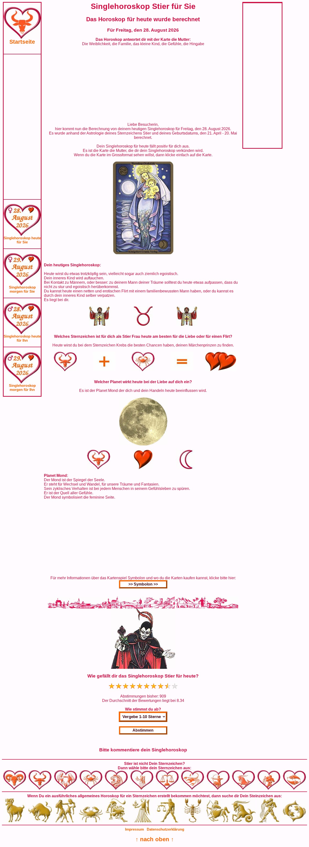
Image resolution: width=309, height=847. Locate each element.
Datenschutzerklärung (165, 829)
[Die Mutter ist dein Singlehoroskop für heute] (143, 253)
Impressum (134, 829)
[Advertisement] (22, 126)
